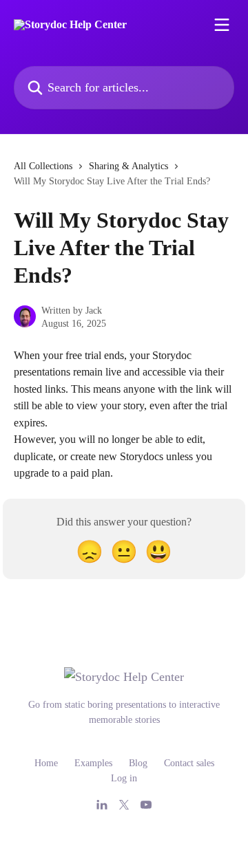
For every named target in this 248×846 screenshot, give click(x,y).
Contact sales (189, 763)
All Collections (43, 166)
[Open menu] (221, 25)
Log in (124, 778)
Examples (93, 763)
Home (46, 763)
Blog (138, 763)
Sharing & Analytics (128, 166)
